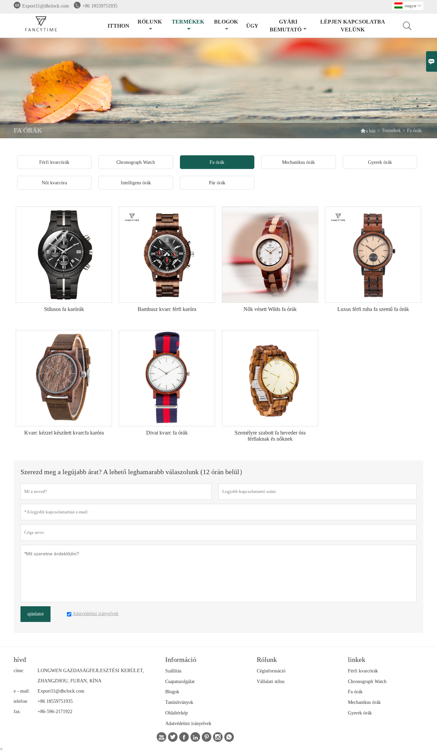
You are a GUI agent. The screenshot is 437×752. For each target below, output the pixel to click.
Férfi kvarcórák (363, 670)
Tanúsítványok (179, 702)
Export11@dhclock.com (45, 6)
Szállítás (173, 670)
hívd (20, 659)
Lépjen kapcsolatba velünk (352, 25)
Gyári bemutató (285, 25)
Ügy (252, 26)
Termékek (188, 22)
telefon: (21, 701)
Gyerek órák (360, 712)
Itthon (118, 26)
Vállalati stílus (270, 681)
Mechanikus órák (364, 702)
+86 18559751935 (99, 6)
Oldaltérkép (176, 712)
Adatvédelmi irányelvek (188, 723)
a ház (368, 130)
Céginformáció (271, 670)
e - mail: (22, 691)
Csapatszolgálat (180, 681)
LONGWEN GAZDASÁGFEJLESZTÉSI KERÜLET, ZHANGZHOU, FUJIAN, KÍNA (91, 675)
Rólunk (150, 22)
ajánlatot (35, 613)
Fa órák (355, 691)
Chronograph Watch (367, 681)
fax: (17, 711)
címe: (19, 670)
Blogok (226, 22)
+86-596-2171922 (55, 711)
